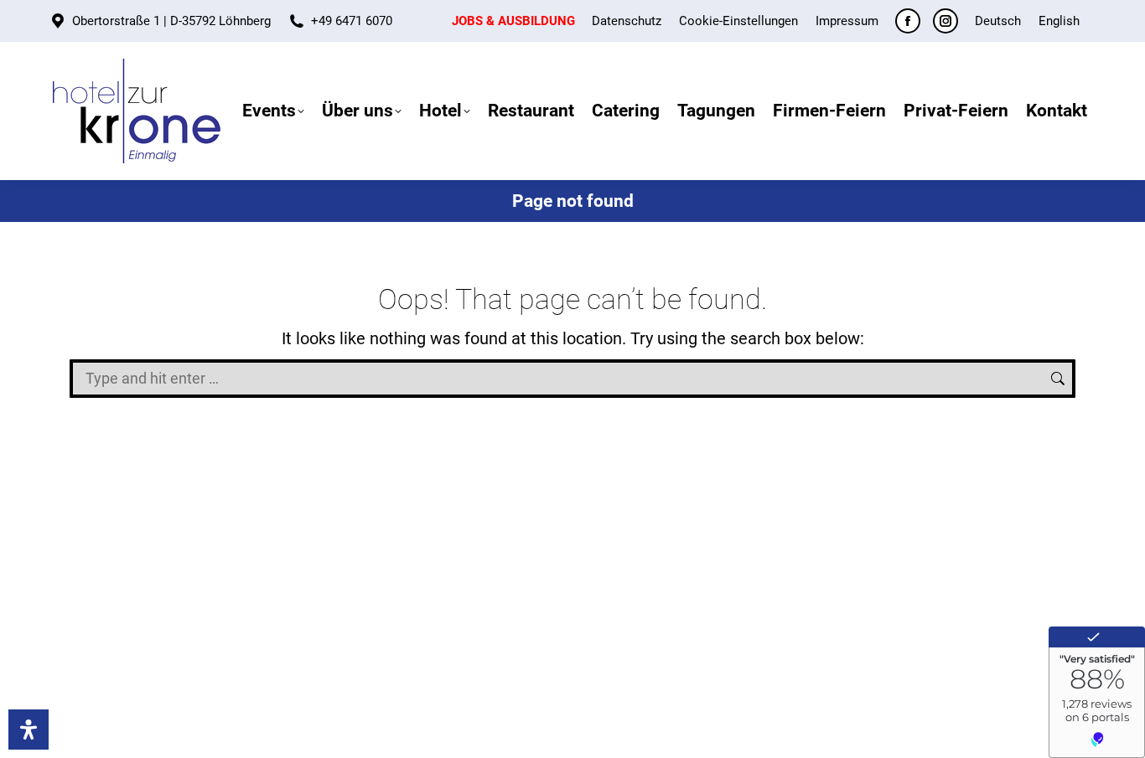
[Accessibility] (28, 729)
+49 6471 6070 (351, 20)
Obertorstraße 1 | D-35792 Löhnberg (171, 20)
